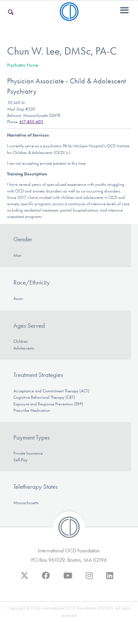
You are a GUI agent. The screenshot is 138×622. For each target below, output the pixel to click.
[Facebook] (46, 579)
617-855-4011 (31, 121)
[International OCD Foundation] (69, 17)
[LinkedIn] (109, 579)
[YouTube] (67, 579)
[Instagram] (89, 579)
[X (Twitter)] (24, 579)
